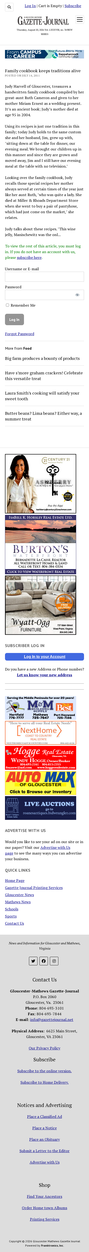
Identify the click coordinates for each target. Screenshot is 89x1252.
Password (13, 287)
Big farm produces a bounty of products (42, 358)
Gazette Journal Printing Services (34, 887)
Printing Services (44, 1219)
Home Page (14, 880)
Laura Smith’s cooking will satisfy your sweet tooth (42, 395)
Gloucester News (19, 894)
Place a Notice (44, 1128)
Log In (30, 5)
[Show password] (77, 295)
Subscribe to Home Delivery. (44, 1082)
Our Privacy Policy (44, 1048)
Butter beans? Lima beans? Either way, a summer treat (43, 416)
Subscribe (73, 5)
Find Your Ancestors (44, 1196)
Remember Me (22, 305)
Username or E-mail (22, 268)
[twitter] (33, 961)
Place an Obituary (44, 1139)
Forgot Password (19, 333)
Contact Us (14, 923)
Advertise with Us (45, 1162)
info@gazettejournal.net (51, 1019)
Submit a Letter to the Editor (44, 1150)
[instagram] (54, 961)
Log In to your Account (44, 657)
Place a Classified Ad (44, 1116)
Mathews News (18, 901)
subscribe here (29, 257)
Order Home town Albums (44, 1207)
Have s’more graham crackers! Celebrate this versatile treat (44, 375)
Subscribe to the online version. (44, 1070)
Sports (11, 916)
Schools (11, 909)
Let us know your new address (44, 674)
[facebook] (43, 961)
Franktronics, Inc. (52, 1245)
